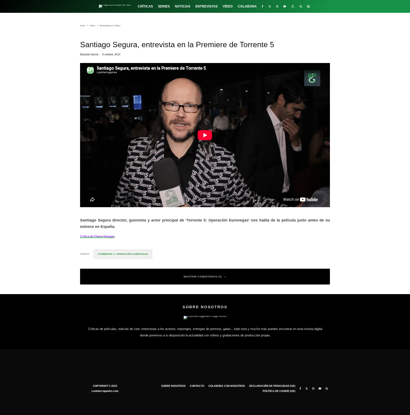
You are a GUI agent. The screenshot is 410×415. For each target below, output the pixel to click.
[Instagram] (277, 6)
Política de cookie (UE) (279, 391)
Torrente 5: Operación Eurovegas (123, 254)
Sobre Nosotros (173, 385)
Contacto (197, 385)
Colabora (247, 6)
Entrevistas (206, 6)
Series (164, 6)
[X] (270, 6)
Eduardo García (89, 54)
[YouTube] (284, 6)
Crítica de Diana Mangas (97, 236)
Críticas (145, 6)
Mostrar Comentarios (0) (203, 276)
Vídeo (228, 6)
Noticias (182, 6)
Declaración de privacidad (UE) (272, 385)
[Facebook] (262, 6)
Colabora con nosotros (226, 385)
